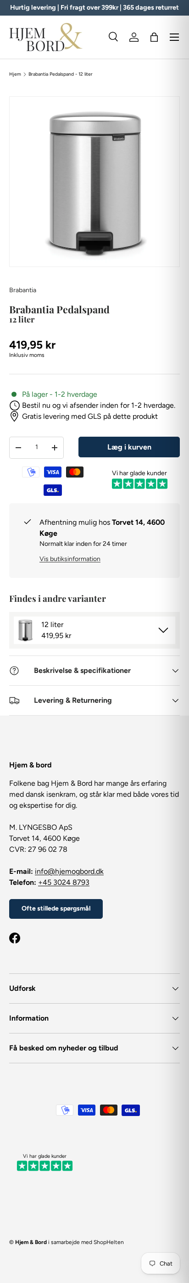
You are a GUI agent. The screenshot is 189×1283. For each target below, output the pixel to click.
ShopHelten (109, 1242)
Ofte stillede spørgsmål (56, 908)
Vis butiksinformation (69, 559)
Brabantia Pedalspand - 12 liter (60, 74)
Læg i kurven (129, 447)
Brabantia (22, 290)
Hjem (15, 74)
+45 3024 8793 (63, 882)
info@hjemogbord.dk (69, 871)
